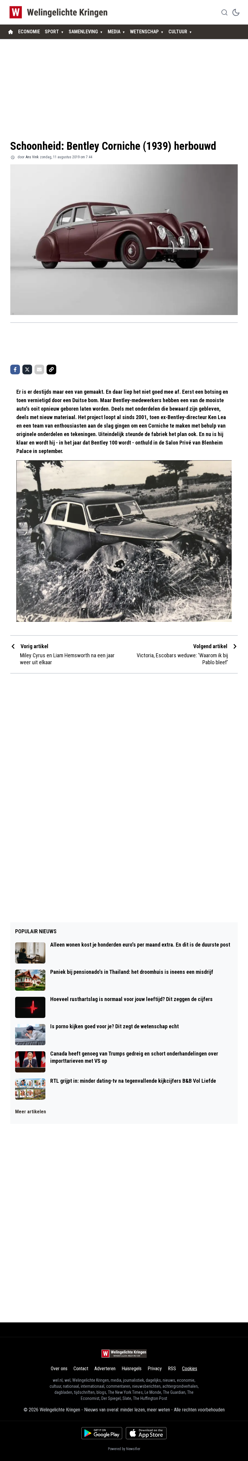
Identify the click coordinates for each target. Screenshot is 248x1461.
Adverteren (105, 1368)
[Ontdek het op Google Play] (101, 1433)
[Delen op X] (27, 369)
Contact (80, 1368)
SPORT (52, 31)
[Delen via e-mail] (39, 369)
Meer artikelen (30, 1112)
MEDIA (114, 31)
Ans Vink (32, 157)
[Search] (224, 12)
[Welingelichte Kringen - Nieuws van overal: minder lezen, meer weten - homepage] (60, 12)
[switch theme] (236, 12)
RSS (172, 1368)
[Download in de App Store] (146, 1433)
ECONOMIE (29, 31)
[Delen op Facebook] (15, 369)
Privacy (155, 1368)
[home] (10, 31)
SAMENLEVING (83, 31)
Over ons (59, 1368)
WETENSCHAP (144, 31)
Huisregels (132, 1368)
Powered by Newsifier (124, 1449)
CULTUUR (177, 31)
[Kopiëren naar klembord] (51, 369)
